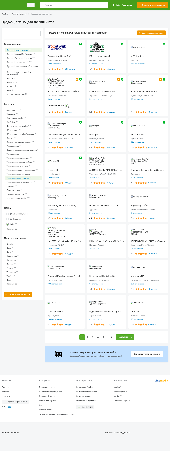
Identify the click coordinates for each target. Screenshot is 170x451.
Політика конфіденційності (50, 392)
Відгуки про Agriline (47, 401)
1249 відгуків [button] (70, 69)
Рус (9, 407)
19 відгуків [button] (152, 254)
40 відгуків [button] (152, 112)
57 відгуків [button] (69, 254)
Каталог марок (45, 410)
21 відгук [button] (68, 112)
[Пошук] (42, 5)
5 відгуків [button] (68, 324)
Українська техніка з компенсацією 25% (56, 414)
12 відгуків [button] (69, 147)
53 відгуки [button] (111, 289)
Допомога (6, 392)
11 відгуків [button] (111, 112)
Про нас (5, 387)
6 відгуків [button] (152, 183)
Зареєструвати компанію (19, 294)
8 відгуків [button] (152, 324)
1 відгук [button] (151, 218)
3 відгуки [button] (68, 218)
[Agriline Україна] (12, 5)
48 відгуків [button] (152, 289)
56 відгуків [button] (111, 218)
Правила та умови (47, 387)
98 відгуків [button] (111, 147)
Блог (41, 405)
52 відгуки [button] (111, 69)
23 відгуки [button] (69, 183)
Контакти (6, 396)
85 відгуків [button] (152, 147)
